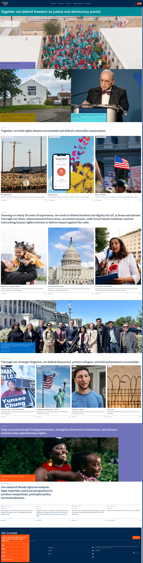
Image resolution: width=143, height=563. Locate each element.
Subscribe (136, 537)
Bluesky (71, 553)
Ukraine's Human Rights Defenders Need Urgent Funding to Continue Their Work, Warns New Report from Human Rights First (88, 512)
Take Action (61, 3)
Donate (139, 3)
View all (10, 358)
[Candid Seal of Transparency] (136, 555)
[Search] (135, 3)
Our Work (53, 3)
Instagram (71, 547)
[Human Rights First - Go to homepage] (4, 3)
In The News (88, 3)
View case (3, 416)
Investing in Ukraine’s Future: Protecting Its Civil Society (123, 510)
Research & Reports (78, 3)
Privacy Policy (97, 550)
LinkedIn (71, 550)
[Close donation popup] (28, 536)
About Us (68, 3)
